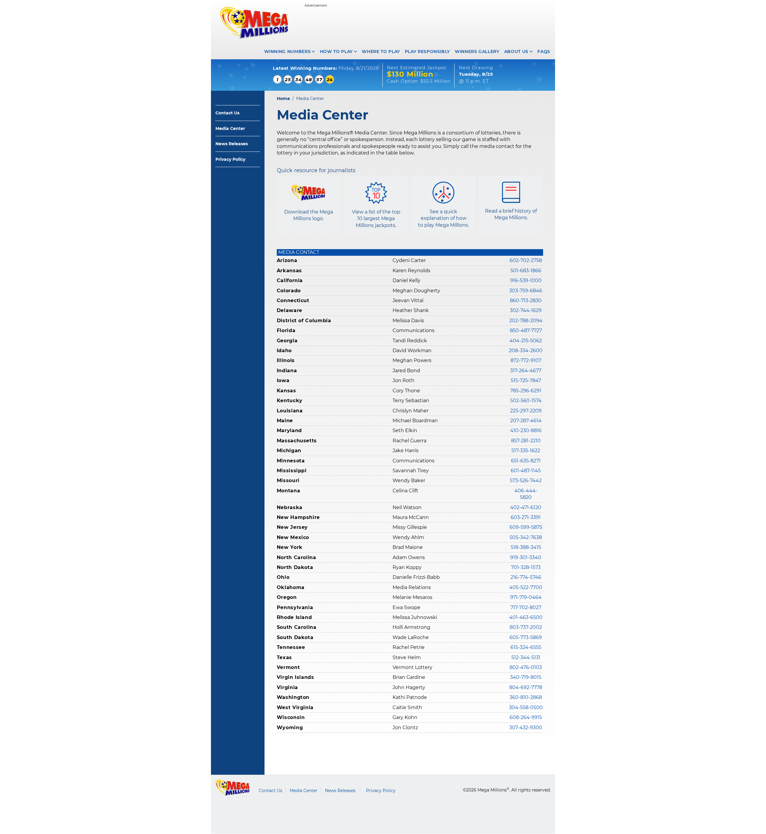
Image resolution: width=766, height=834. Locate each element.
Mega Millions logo (232, 787)
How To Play (336, 51)
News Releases (231, 143)
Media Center (230, 128)
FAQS (543, 51)
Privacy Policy (230, 159)
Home (283, 98)
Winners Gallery (477, 51)
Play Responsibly (427, 51)
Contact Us (227, 113)
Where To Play (381, 51)
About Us (516, 51)
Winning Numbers (287, 51)
